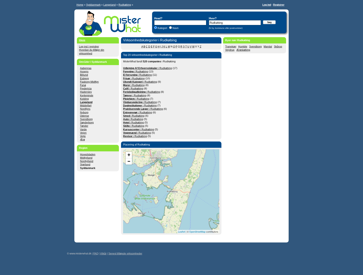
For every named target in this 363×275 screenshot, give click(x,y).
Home (79, 4)
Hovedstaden (87, 154)
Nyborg (84, 112)
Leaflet (181, 231)
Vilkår (103, 253)
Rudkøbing (124, 4)
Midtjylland (86, 157)
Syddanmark (93, 4)
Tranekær (230, 46)
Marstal (268, 46)
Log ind (266, 4)
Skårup (278, 46)
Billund (84, 74)
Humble (242, 46)
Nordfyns (85, 108)
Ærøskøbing (243, 49)
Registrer (278, 4)
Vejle (83, 136)
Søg (269, 22)
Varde (83, 129)
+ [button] (129, 154)
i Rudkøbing (147, 68)
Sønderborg (87, 122)
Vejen (83, 132)
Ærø (82, 139)
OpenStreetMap (197, 231)
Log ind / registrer (89, 46)
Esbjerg (84, 78)
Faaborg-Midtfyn (89, 81)
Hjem (82, 40)
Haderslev (86, 91)
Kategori (162, 28)
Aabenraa (85, 68)
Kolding (84, 98)
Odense (84, 115)
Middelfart (85, 105)
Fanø (83, 85)
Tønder (84, 125)
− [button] (129, 161)
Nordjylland (86, 161)
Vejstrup (229, 49)
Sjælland (85, 164)
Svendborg (255, 46)
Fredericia (86, 88)
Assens (84, 71)
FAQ (95, 253)
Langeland (109, 4)
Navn (175, 28)
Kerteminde (86, 95)
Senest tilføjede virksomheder (125, 253)
